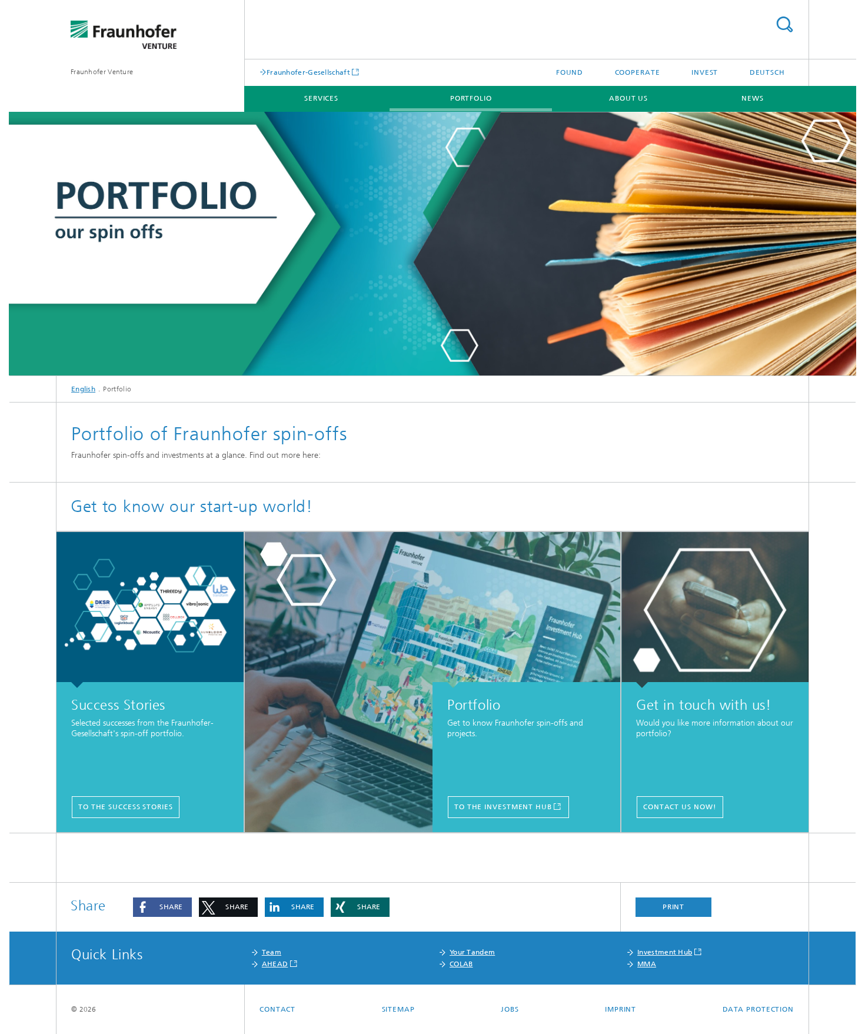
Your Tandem (472, 952)
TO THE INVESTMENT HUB (503, 807)
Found (570, 72)
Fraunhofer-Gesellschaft (308, 72)
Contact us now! (680, 807)
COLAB (461, 964)
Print (674, 907)
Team (271, 952)
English (83, 389)
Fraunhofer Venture (102, 72)
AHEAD (275, 964)
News (752, 98)
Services (321, 98)
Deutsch (767, 72)
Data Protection (758, 1009)
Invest (704, 72)
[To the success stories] (150, 610)
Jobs (510, 1009)
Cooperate (637, 72)
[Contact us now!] (715, 610)
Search (784, 24)
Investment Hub (664, 952)
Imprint (620, 1009)
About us (628, 98)
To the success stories (125, 807)
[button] (162, 907)
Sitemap (398, 1009)
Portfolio (471, 98)
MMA (646, 964)
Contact (277, 1009)
